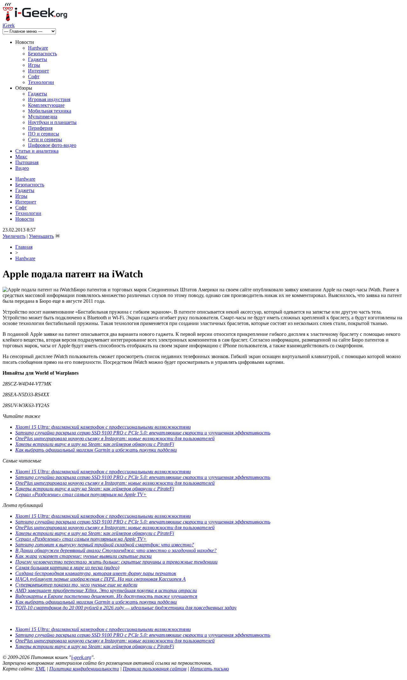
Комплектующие (46, 105)
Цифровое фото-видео (52, 145)
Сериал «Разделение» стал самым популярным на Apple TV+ (81, 494)
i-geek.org (81, 657)
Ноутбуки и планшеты (52, 122)
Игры (34, 65)
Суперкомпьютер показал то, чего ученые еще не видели (76, 584)
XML (40, 668)
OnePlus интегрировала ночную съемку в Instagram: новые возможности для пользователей (115, 438)
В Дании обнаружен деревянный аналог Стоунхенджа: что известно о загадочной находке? (116, 550)
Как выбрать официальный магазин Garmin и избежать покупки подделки (96, 450)
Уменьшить (41, 236)
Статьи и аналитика (37, 151)
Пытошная (26, 162)
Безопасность (42, 53)
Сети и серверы (45, 139)
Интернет (38, 70)
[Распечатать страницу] (57, 235)
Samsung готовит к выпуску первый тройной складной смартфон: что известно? (104, 544)
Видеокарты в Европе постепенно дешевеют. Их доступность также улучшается (106, 596)
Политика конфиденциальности (84, 668)
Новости (24, 219)
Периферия (40, 128)
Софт (33, 76)
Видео (22, 168)
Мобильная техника (49, 111)
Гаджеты (37, 59)
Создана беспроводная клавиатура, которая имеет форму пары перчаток (95, 573)
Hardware (38, 48)
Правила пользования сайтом (154, 668)
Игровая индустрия (49, 99)
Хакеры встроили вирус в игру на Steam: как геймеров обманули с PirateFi (94, 444)
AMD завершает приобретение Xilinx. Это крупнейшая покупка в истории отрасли (106, 590)
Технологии (41, 82)
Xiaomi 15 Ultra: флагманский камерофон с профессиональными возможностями (103, 427)
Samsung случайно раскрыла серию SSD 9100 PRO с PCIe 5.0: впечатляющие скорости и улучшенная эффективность (142, 432)
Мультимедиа (42, 116)
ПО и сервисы (43, 133)
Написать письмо (209, 668)
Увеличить (14, 236)
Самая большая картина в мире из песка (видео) (67, 567)
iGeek (9, 25)
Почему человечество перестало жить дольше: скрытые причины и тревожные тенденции (116, 562)
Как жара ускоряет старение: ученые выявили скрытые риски (83, 556)
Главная (23, 247)
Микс (21, 156)
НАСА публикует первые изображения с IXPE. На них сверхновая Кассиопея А (100, 579)
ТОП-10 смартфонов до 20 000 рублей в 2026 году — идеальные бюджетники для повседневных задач (126, 607)
